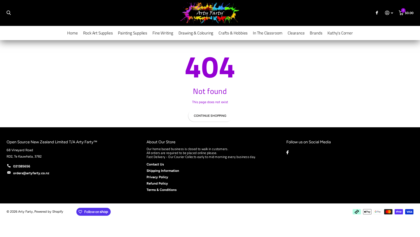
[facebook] (287, 152)
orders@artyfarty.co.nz (31, 173)
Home (72, 33)
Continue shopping (210, 116)
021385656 (21, 166)
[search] (9, 13)
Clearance (296, 33)
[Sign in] (389, 13)
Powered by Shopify (48, 212)
